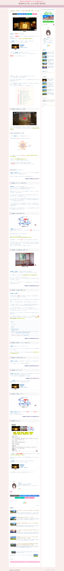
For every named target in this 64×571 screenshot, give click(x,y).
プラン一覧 (18, 432)
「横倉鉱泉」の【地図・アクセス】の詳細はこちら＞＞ (30, 416)
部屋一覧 (22, 432)
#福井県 (17, 332)
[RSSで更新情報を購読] (19, 488)
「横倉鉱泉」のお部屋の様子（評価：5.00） (25, 96)
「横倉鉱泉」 (25, 31)
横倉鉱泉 (22, 45)
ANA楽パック (22, 47)
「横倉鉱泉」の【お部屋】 (14, 271)
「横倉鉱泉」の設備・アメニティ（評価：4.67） (25, 99)
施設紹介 (15, 432)
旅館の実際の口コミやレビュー (24, 93)
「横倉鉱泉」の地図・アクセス (23, 102)
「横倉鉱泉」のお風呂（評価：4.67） (24, 100)
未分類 (11, 491)
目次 (24, 88)
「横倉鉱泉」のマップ (24, 226)
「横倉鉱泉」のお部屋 (24, 266)
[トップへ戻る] (63, 570)
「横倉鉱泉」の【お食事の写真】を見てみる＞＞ (31, 338)
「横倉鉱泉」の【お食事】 (14, 293)
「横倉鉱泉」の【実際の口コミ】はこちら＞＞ (32, 178)
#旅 (20, 332)
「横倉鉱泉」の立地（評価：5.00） (24, 95)
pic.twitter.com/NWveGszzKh (25, 332)
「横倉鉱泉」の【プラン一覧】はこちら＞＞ (32, 378)
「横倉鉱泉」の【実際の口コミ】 (15, 172)
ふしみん (19, 482)
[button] (34, 14)
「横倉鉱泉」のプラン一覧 (22, 101)
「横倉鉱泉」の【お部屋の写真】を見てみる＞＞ (31, 285)
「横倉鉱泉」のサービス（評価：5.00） (24, 94)
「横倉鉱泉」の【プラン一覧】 (14, 373)
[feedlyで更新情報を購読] (18, 488)
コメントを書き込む (25, 561)
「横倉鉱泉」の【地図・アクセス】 (15, 411)
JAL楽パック (26, 47)
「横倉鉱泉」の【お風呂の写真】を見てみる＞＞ (31, 365)
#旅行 (19, 332)
